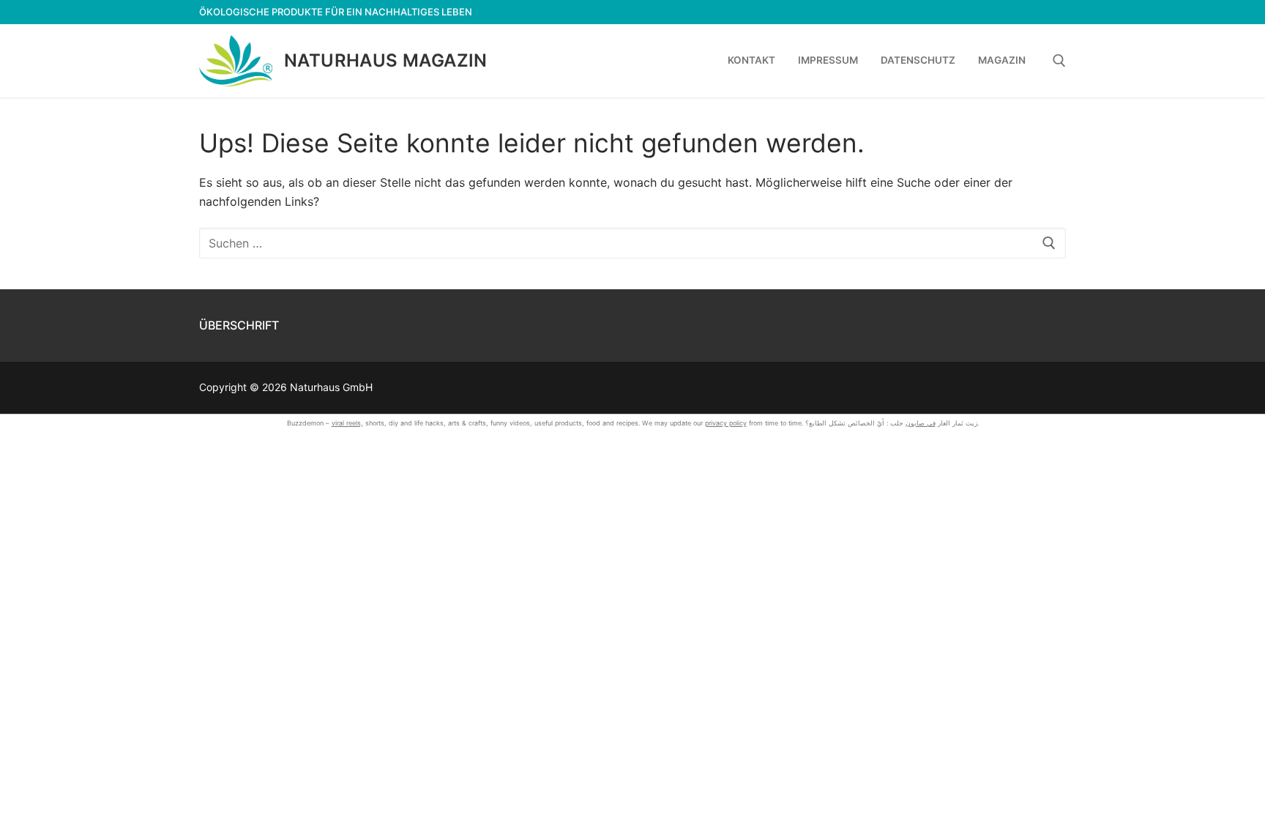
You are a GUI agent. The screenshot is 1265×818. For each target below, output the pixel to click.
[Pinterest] (1054, 12)
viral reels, (347, 423)
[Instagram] (1028, 12)
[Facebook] (974, 12)
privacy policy (726, 423)
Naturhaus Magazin (386, 60)
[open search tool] (1059, 60)
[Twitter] (1001, 12)
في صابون (921, 423)
